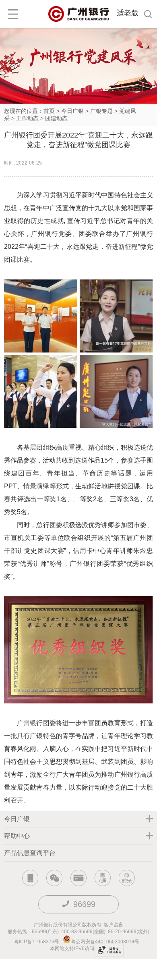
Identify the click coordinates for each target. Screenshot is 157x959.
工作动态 (27, 118)
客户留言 (113, 925)
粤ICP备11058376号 (36, 941)
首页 (49, 111)
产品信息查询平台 (30, 852)
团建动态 (56, 118)
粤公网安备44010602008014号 (105, 941)
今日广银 (72, 111)
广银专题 (101, 111)
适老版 (127, 13)
